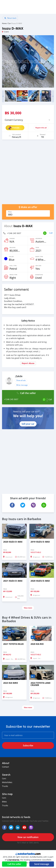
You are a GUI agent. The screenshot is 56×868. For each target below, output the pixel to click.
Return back (11, 18)
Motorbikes (7, 782)
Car (9, 23)
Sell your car (28, 423)
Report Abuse (28, 363)
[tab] (28, 120)
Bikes (4, 801)
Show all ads (21, 380)
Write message (22, 385)
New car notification (28, 837)
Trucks (5, 786)
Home (4, 23)
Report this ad (40, 127)
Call (51, 233)
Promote (15, 127)
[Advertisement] (28, 173)
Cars (4, 778)
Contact (5, 766)
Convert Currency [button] (14, 119)
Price (10, 212)
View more (28, 608)
